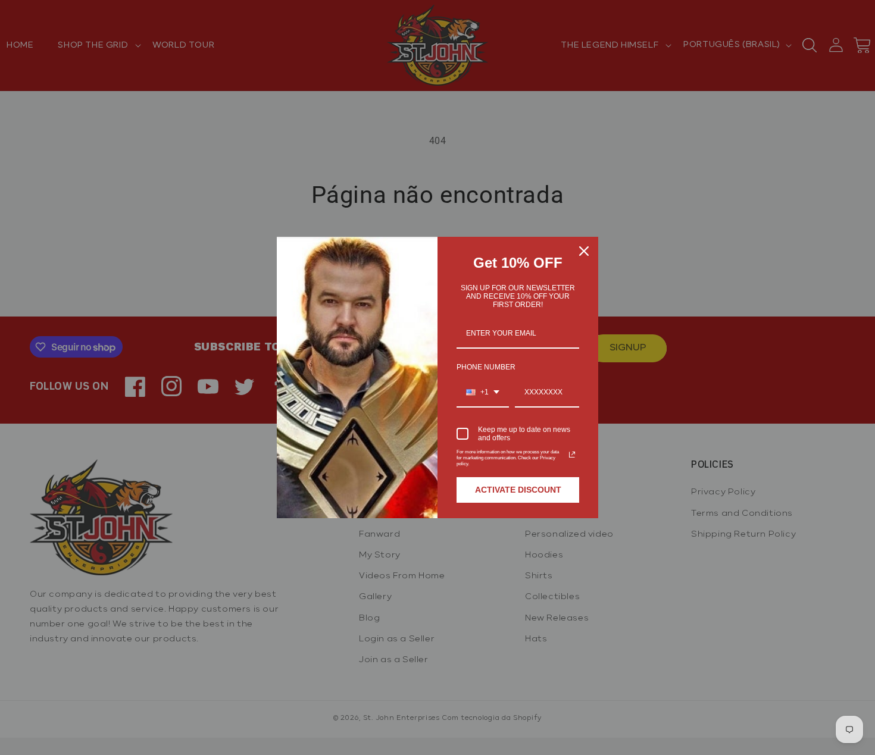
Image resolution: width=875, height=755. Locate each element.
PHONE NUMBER (486, 367)
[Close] (584, 251)
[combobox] (483, 392)
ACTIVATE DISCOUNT (518, 489)
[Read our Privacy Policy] (572, 454)
